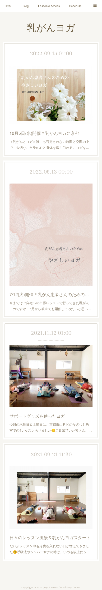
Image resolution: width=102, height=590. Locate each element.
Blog (26, 6)
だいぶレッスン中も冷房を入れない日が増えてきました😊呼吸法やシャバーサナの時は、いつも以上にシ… (49, 548)
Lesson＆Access (49, 6)
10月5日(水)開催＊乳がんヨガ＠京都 (44, 133)
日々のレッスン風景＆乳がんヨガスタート (50, 537)
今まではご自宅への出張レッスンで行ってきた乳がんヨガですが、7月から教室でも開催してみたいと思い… (50, 305)
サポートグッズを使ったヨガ (37, 416)
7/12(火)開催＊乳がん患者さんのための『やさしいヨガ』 (51, 294)
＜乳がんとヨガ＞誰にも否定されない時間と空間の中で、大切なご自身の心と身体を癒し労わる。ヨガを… (49, 144)
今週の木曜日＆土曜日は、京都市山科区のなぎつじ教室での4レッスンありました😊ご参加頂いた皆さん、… (50, 427)
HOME (9, 6)
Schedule (75, 6)
